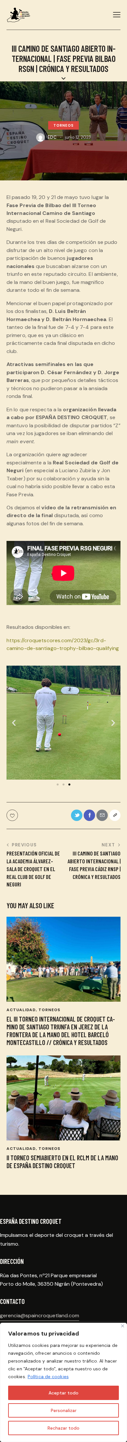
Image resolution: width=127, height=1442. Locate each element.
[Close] (122, 1325)
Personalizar (64, 1410)
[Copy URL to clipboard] (114, 815)
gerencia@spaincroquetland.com (39, 1315)
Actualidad (21, 1009)
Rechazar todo (63, 1428)
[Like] (13, 815)
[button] (58, 784)
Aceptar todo (63, 1393)
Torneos (63, 125)
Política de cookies (48, 1376)
